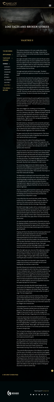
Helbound (7, 72)
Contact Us (45, 391)
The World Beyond (6, 89)
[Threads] (47, 394)
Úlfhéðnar (7, 80)
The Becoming (7, 51)
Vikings (5, 64)
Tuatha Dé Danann (6, 59)
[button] (50, 5)
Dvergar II (7, 69)
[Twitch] (36, 394)
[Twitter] (42, 394)
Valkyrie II (7, 85)
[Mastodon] (45, 394)
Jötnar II (6, 77)
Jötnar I (6, 75)
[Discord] (31, 394)
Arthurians (7, 54)
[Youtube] (33, 394)
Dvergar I (7, 67)
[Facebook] (39, 394)
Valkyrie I (7, 82)
